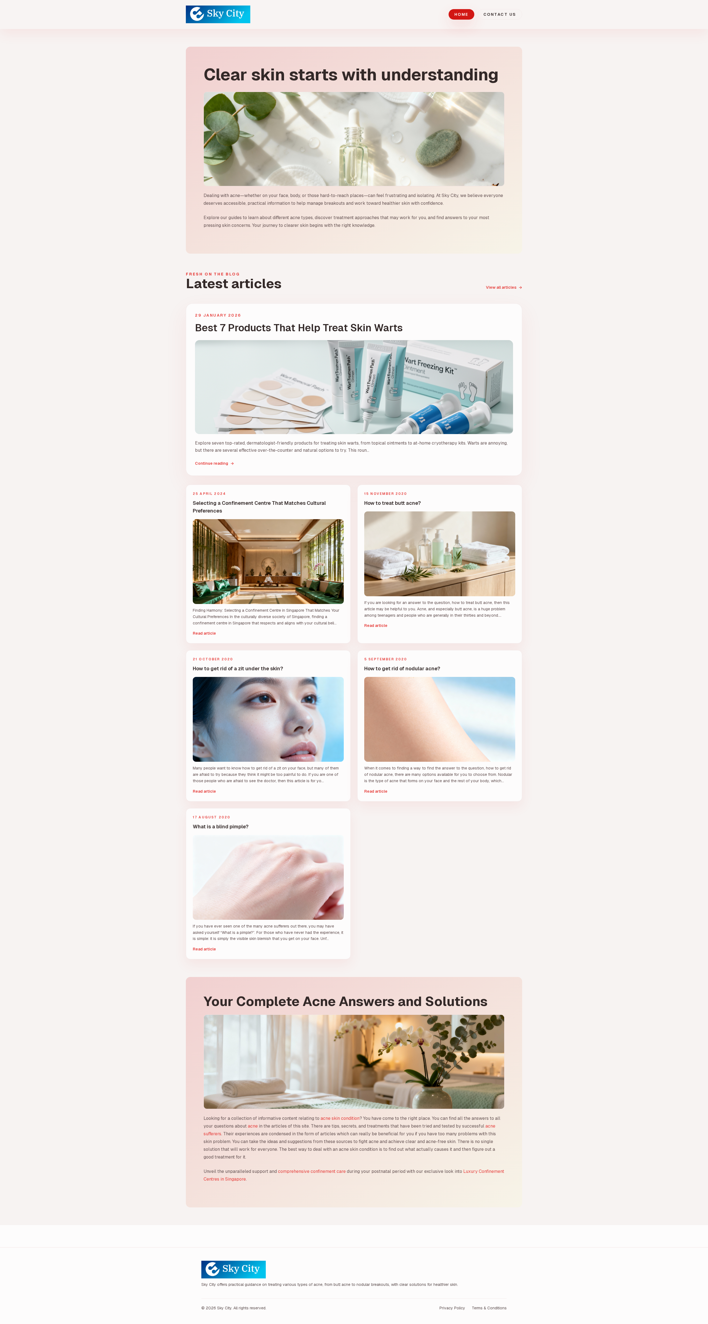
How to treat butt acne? (392, 503)
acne (253, 1126)
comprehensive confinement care (312, 1171)
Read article (204, 633)
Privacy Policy (452, 1307)
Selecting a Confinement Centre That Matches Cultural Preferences (259, 507)
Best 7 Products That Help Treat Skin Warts (299, 327)
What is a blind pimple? (221, 826)
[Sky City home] (218, 14)
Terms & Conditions (489, 1307)
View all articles (504, 287)
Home (461, 14)
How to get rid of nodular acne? (402, 668)
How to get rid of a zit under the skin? (238, 668)
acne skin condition (340, 1118)
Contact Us (499, 14)
